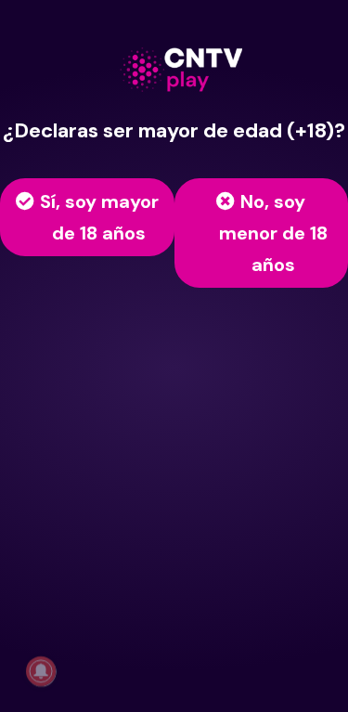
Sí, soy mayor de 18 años (99, 217)
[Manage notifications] (41, 671)
